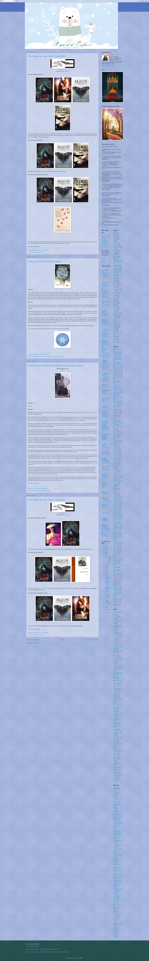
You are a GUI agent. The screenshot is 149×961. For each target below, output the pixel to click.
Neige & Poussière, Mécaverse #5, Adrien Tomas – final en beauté (105, 353)
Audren (114, 396)
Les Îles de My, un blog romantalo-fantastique (105, 436)
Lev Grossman (116, 508)
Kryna (114, 661)
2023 (104, 548)
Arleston (115, 388)
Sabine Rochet (116, 575)
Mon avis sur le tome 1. (34, 483)
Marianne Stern (116, 516)
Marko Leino (116, 521)
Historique (115, 297)
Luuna (114, 735)
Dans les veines (117, 802)
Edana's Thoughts (104, 483)
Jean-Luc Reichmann (115, 488)
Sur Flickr (104, 244)
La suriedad (116, 843)
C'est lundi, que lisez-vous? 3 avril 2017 (46, 499)
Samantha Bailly (117, 577)
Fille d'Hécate (116, 657)
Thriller (114, 329)
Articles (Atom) (36, 642)
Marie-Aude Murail (117, 518)
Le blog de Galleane (104, 282)
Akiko (114, 623)
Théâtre (115, 331)
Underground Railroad (116, 936)
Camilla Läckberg (117, 404)
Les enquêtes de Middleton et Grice (117, 725)
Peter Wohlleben (117, 549)
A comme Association (116, 615)
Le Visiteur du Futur (117, 700)
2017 (104, 554)
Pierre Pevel (116, 553)
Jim (114, 491)
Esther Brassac (116, 454)
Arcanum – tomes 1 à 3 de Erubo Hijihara (105, 477)
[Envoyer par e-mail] (51, 250)
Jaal (114, 473)
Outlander (115, 753)
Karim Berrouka (116, 501)
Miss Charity (116, 909)
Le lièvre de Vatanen (117, 880)
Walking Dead (116, 775)
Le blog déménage (104, 393)
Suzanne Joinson (117, 592)
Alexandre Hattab (117, 367)
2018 (104, 552)
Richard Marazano (117, 555)
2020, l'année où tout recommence (105, 469)
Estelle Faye (116, 452)
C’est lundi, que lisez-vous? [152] (105, 454)
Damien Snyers (116, 433)
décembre (106, 556)
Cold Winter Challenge (37, 356)
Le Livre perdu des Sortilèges (117, 689)
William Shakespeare (116, 604)
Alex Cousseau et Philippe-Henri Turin (117, 359)
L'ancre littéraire (106, 451)
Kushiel (115, 663)
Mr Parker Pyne (116, 913)
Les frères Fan (116, 506)
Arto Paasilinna (116, 392)
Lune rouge (115, 902)
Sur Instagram (105, 242)
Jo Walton (115, 493)
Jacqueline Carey (117, 475)
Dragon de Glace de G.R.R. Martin (44, 261)
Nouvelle (115, 309)
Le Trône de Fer (116, 698)
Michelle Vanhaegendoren (117, 526)
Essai (114, 291)
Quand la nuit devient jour (116, 928)
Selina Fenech (116, 579)
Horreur (115, 299)
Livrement (104, 406)
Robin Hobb (47, 490)
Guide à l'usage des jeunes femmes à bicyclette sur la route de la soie (117, 818)
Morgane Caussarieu (118, 529)
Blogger (80, 958)
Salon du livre (116, 322)
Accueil (62, 640)
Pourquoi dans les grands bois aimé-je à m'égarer (117, 924)
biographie (115, 336)
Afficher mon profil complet (108, 65)
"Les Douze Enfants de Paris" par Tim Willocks (105, 528)
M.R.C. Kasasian (117, 514)
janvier (106, 604)
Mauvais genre (116, 907)
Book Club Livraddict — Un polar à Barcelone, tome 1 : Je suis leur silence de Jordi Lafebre (106, 365)
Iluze (46, 588)
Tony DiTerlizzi (116, 599)
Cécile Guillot (116, 431)
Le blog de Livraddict (104, 361)
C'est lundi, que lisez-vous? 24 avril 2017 (47, 56)
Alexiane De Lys (117, 369)
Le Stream (115, 697)
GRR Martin (61, 356)
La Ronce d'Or (116, 667)
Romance (115, 318)
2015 (104, 609)
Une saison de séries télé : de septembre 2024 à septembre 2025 (106, 378)
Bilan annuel (116, 244)
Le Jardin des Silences (116, 862)
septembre (106, 563)
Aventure (115, 239)
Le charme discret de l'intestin (117, 877)
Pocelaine (115, 921)
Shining (115, 762)
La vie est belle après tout (116, 846)
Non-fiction (115, 307)
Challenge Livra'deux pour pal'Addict (118, 269)
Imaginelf (104, 504)
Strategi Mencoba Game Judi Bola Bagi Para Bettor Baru (105, 428)
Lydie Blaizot (116, 510)
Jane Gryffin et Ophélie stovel (116, 480)
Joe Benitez (116, 495)
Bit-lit (114, 248)
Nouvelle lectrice (105, 407)
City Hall (115, 639)
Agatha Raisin (116, 621)
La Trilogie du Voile (117, 669)
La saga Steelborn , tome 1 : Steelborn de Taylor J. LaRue (106, 295)
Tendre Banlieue (117, 767)
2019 (104, 550)
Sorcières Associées (118, 764)
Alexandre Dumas (117, 364)
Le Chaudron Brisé (117, 856)
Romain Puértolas (117, 564)
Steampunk (115, 327)
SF (114, 320)
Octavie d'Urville (117, 751)
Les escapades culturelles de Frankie (105, 374)
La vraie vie (116, 852)
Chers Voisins (116, 637)
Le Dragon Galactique (104, 519)
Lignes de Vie (116, 900)
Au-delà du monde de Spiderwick (117, 626)
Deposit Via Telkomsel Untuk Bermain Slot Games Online (105, 414)
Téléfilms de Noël (117, 333)
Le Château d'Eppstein (115, 858)
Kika (62, 370)
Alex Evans (116, 362)
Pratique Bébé (116, 312)
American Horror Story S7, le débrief (105, 486)
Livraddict (104, 257)
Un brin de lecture (104, 311)
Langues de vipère (117, 854)
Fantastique (116, 293)
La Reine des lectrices (116, 838)
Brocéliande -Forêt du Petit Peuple (117, 633)
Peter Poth (115, 755)
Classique (115, 278)
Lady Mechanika (117, 683)
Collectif (115, 424)
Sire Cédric (115, 581)
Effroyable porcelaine (115, 808)
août (105, 565)
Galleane (67, 71)
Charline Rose (116, 413)
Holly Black (115, 463)
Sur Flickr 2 (104, 246)
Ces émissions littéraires (116, 256)
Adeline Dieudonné (117, 349)
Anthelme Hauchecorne (116, 386)
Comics (115, 287)
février (106, 602)
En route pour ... (105, 520)
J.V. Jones (115, 471)
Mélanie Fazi (116, 532)
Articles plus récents (32, 640)
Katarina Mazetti (117, 502)
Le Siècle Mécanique (115, 694)
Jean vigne (115, 482)
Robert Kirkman (116, 560)
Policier (115, 310)
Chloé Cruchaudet (117, 417)
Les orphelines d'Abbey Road (116, 730)
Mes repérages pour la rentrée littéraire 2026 (105, 343)
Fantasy (56, 356)
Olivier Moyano (116, 545)
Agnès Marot (116, 354)
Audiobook (115, 237)
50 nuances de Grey (117, 611)
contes (44, 356)
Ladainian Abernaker (117, 680)
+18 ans (115, 233)
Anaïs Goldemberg (117, 377)
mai (105, 571)
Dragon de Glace (50, 356)
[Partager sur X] (54, 250)
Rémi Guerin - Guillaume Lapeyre (117, 570)
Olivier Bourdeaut (117, 543)
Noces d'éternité (117, 915)
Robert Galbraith (117, 558)
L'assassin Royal (40, 490)
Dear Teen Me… (105, 493)
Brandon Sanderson (117, 398)
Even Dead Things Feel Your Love (117, 814)
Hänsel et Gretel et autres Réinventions (117, 823)
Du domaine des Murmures (117, 805)
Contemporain (116, 289)
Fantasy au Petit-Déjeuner (105, 525)
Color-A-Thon (116, 283)
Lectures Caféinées (104, 459)
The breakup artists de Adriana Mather (105, 285)
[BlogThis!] (52, 250)
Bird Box (115, 797)
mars (105, 600)
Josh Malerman (116, 497)
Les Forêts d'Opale (117, 704)
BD (114, 241)
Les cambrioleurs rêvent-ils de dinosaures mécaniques (117, 892)
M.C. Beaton (116, 512)
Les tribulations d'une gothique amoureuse (116, 897)
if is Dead (104, 329)
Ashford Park (116, 793)
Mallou (64, 69)
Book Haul (115, 250)
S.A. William (116, 573)
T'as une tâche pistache (116, 933)
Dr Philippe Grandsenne (116, 445)
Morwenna (115, 911)
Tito (114, 597)
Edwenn (115, 648)
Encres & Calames (104, 349)
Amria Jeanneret (117, 373)
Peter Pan (115, 919)
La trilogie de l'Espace (116, 678)
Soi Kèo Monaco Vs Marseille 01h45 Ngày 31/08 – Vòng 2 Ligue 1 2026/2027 (106, 275)
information (115, 342)
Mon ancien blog (105, 235)
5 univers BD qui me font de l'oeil (105, 500)
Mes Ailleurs (105, 534)
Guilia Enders (116, 461)
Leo (103, 401)
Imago (114, 828)
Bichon (114, 628)
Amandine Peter (117, 371)
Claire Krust (116, 420)
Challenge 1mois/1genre (116, 260)
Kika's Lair (104, 498)
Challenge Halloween (118, 262)
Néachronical (116, 749)
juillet (105, 567)
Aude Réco (115, 394)
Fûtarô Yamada (116, 455)
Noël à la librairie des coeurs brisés (105, 461)
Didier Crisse (116, 442)
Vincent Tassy (116, 601)
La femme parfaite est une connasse (117, 673)
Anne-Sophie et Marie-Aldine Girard (117, 381)
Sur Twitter (104, 240)
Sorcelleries (105, 411)
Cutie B (115, 641)
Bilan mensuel (116, 246)
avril (105, 573)
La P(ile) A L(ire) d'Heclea (106, 391)
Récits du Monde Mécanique (117, 757)
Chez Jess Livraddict (104, 492)
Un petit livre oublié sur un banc (117, 770)
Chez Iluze (104, 340)
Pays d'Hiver (116, 917)
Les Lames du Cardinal (116, 711)
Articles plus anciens (92, 640)
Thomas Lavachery (117, 594)
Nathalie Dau (116, 536)
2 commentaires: (44, 488)
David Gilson (116, 435)
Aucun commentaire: (45, 354)
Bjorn (114, 630)
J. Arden (115, 467)
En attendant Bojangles (116, 811)
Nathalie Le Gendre (117, 538)
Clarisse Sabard (116, 422)
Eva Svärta (115, 655)
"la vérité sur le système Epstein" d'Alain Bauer (105, 305)
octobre (106, 560)
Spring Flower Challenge (116, 324)
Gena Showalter (116, 459)
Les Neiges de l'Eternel (116, 886)
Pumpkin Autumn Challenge (117, 315)
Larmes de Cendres (117, 685)
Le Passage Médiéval (116, 868)
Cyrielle (115, 429)
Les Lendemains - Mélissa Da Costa (106, 324)
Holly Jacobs (116, 465)
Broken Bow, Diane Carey (104, 536)
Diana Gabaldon (116, 440)
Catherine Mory (116, 411)
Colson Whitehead (117, 426)
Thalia (112, 54)
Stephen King (116, 588)
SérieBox (104, 259)
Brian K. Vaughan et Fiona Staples (117, 402)
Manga (114, 305)
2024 (104, 546)
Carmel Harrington (117, 406)
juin (105, 569)
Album (114, 235)
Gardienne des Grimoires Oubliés (105, 321)
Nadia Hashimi (116, 534)
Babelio (103, 261)
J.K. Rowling (116, 469)
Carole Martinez (116, 409)
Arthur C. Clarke (117, 390)
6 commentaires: (44, 250)
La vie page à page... (105, 467)
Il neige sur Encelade (115, 826)
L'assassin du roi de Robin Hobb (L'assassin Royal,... (107, 589)
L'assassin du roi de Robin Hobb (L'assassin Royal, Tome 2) (56, 365)
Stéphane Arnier (116, 590)
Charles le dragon (117, 635)
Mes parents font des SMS (117, 740)
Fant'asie (104, 474)
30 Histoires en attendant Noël (116, 788)
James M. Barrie (117, 477)
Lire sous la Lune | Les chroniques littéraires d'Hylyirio (105, 423)
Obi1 (114, 541)
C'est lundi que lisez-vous (38, 252)
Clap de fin (104, 439)
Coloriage (115, 285)
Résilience (115, 930)
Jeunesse (115, 303)
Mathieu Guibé (116, 523)
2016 (104, 607)
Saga (114, 760)
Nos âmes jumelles (117, 746)
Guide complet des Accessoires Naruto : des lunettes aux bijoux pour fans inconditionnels (106, 333)
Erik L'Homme (116, 450)
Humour (115, 301)
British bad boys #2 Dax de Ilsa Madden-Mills (105, 314)
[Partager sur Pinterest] (57, 250)
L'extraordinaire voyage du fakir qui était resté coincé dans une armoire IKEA (117, 833)
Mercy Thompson (117, 737)
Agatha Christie (116, 352)
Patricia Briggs (116, 547)
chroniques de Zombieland (116, 778)
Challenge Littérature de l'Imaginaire (118, 266)
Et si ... (115, 653)
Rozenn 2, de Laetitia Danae (105, 447)
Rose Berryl (116, 567)
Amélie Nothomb (117, 375)
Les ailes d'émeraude (115, 722)
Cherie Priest (116, 415)
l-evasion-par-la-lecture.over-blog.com (106, 399)
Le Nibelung (116, 691)
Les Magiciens (116, 713)
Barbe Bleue (116, 795)
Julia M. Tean (116, 498)
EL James (115, 448)
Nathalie (41, 588)
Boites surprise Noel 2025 (105, 385)
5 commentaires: (44, 632)
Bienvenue (115, 243)
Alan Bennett (116, 356)
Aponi (114, 791)
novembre (106, 558)
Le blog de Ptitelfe (104, 444)
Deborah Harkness (117, 437)
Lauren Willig (116, 504)
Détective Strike (117, 646)
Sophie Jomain (116, 586)
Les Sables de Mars (117, 888)
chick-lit (115, 338)
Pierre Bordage (116, 551)
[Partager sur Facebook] (55, 250)
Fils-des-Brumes (117, 659)
